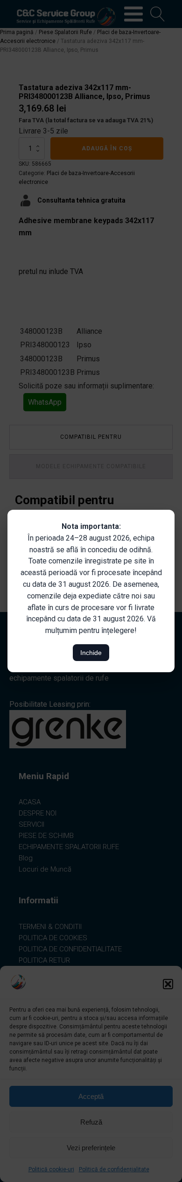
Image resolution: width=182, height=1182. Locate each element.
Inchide (91, 652)
